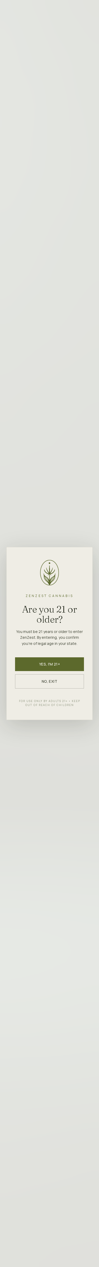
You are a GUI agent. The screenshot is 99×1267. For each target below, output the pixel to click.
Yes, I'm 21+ (49, 664)
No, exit (49, 681)
